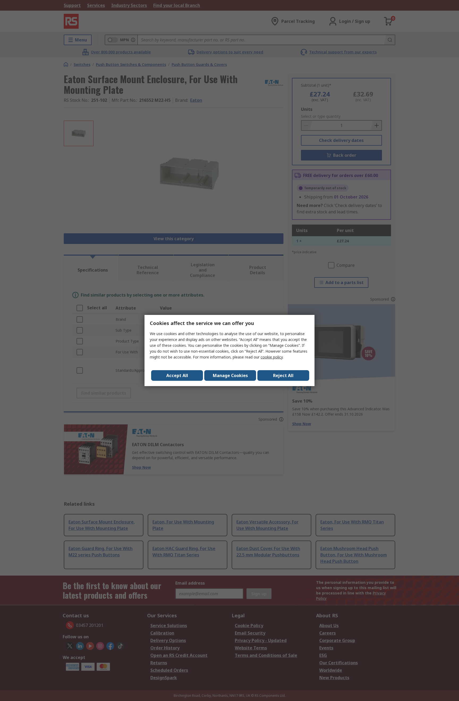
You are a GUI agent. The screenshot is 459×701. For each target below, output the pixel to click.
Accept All (177, 375)
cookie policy (272, 357)
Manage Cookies (230, 375)
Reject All (283, 375)
